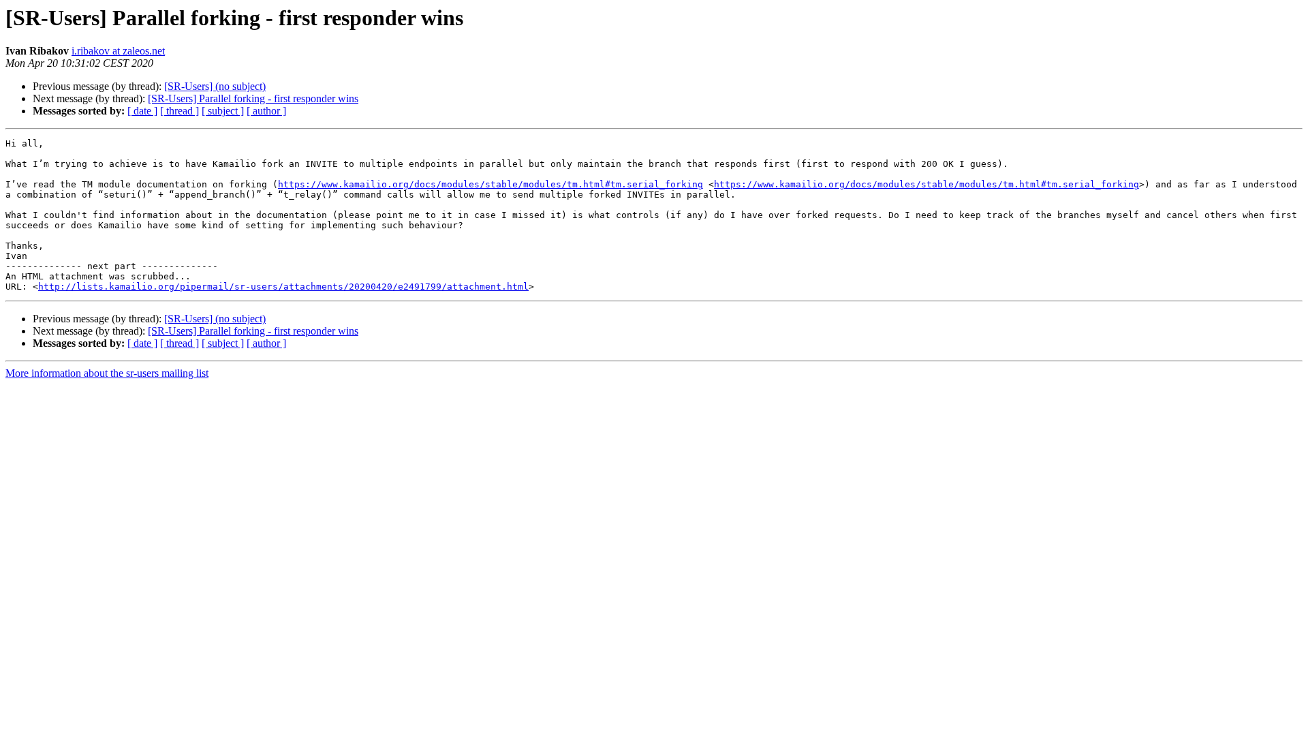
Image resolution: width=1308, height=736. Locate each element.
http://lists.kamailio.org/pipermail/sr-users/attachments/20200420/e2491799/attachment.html (283, 286)
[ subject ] (223, 111)
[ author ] (266, 111)
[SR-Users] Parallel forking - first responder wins (253, 98)
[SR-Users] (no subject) (215, 86)
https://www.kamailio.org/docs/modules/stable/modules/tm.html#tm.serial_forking (490, 184)
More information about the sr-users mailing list (106, 373)
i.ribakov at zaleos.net (118, 51)
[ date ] (142, 111)
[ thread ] (179, 111)
